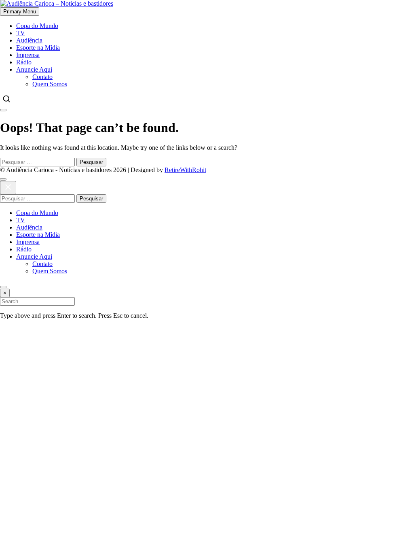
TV (20, 33)
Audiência (29, 40)
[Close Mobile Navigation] (3, 110)
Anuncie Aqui (34, 69)
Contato (42, 76)
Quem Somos (49, 84)
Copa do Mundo (37, 25)
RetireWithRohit (185, 169)
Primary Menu (19, 12)
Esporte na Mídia (38, 47)
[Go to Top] (3, 287)
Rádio (24, 62)
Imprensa (28, 54)
